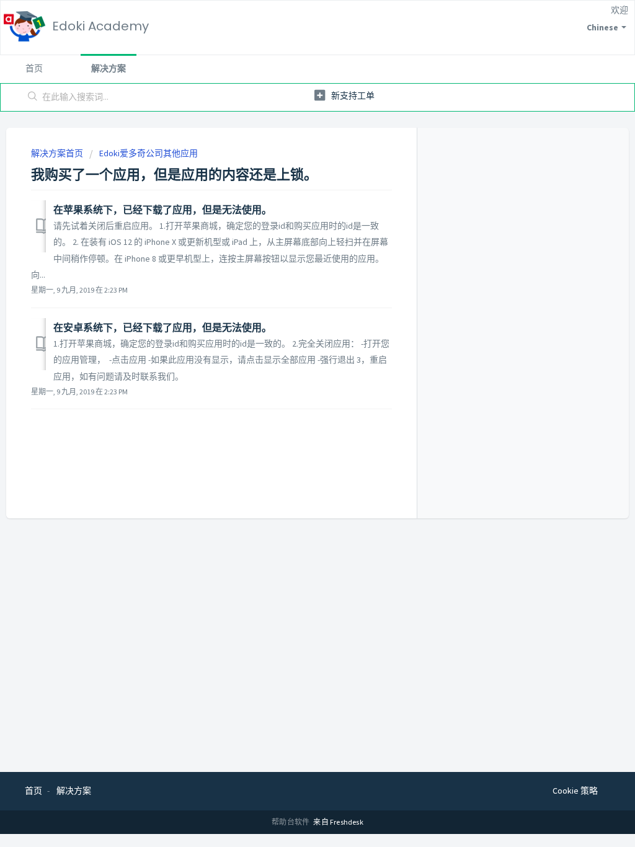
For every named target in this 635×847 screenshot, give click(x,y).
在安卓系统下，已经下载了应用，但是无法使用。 (162, 327)
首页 (34, 68)
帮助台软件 (291, 822)
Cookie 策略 (575, 790)
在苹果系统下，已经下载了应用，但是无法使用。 (162, 209)
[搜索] (33, 97)
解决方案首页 (58, 153)
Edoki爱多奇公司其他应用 (148, 153)
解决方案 (108, 68)
